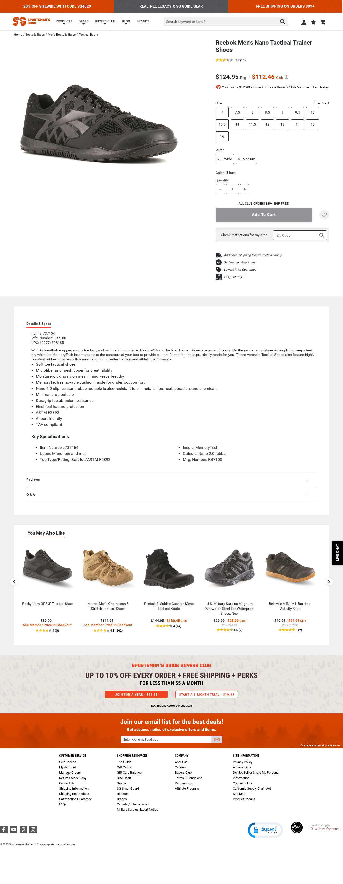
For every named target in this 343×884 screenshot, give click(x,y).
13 (282, 124)
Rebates (123, 794)
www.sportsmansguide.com (57, 844)
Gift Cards (124, 767)
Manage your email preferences (320, 745)
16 (222, 136)
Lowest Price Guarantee (240, 269)
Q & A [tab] (30, 495)
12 (267, 124)
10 (313, 112)
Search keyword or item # (186, 22)
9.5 (297, 112)
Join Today (320, 87)
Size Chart (321, 103)
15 (313, 124)
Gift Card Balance (129, 773)
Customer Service (72, 755)
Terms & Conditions (188, 778)
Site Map (239, 794)
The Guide (124, 762)
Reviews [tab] (33, 480)
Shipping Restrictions (74, 794)
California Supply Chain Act (252, 788)
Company (181, 755)
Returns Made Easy (72, 778)
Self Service (67, 762)
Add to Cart (264, 214)
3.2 (237, 60)
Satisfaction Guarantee (239, 262)
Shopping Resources (132, 755)
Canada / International (132, 804)
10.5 (222, 124)
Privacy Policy (242, 762)
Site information (246, 755)
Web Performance (327, 829)
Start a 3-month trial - (206, 694)
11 (237, 124)
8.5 (267, 112)
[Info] (286, 77)
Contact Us (67, 783)
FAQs (63, 804)
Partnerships (184, 783)
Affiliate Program (187, 788)
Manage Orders (70, 773)
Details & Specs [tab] (38, 324)
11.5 (252, 124)
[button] (313, 22)
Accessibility (242, 767)
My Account (67, 767)
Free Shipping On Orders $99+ (285, 6)
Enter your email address (140, 739)
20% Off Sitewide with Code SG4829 (57, 6)
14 (298, 124)
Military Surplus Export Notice (137, 809)
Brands (122, 799)
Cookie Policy (242, 783)
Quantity (222, 180)
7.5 (237, 112)
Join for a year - (136, 694)
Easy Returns (233, 277)
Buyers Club (183, 773)
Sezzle (121, 783)
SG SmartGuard (128, 788)
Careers (180, 767)
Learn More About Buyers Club (171, 705)
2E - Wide (225, 159)
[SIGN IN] (303, 23)
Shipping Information (74, 788)
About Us (181, 762)
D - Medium (246, 159)
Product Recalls (244, 799)
